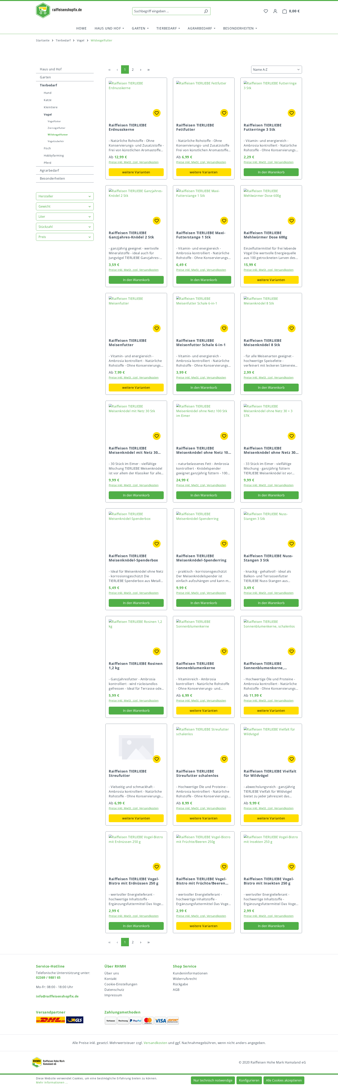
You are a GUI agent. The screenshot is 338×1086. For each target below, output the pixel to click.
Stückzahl (46, 227)
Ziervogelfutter (57, 128)
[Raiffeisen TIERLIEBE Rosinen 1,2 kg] (136, 638)
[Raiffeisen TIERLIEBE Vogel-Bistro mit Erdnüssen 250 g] (136, 854)
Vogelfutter (54, 121)
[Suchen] (205, 11)
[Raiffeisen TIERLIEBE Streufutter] (136, 746)
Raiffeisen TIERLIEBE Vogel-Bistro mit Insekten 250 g (269, 881)
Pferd (47, 163)
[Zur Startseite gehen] (59, 10)
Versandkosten (155, 1043)
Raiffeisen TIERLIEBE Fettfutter (195, 127)
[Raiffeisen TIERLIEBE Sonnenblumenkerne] (203, 638)
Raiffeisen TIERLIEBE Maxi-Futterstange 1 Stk (200, 235)
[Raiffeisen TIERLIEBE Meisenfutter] (136, 315)
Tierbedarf (48, 85)
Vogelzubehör (56, 141)
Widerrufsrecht (185, 979)
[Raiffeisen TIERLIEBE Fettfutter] (203, 100)
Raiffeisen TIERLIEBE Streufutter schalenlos (197, 773)
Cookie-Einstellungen (120, 984)
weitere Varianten (136, 172)
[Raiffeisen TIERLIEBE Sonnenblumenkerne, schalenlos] (271, 638)
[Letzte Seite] (148, 69)
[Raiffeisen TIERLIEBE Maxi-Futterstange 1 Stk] (203, 208)
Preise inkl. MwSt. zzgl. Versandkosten (134, 162)
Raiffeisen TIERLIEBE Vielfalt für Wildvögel (270, 773)
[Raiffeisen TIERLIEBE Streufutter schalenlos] (203, 746)
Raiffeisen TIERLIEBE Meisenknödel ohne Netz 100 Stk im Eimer (203, 450)
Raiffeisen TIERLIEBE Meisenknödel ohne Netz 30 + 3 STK (271, 450)
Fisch (47, 148)
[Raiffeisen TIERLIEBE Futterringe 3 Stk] (271, 100)
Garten (45, 77)
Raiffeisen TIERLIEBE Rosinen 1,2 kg (136, 665)
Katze (48, 100)
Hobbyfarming (54, 155)
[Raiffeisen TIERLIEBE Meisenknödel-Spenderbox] (136, 531)
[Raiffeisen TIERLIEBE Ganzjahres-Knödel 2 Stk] (136, 208)
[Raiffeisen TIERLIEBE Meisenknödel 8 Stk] (271, 315)
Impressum (113, 995)
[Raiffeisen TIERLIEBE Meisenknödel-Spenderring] (203, 531)
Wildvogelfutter (58, 134)
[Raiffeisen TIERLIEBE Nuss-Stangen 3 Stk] (271, 531)
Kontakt (110, 979)
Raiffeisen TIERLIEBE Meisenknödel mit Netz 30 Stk (133, 450)
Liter (42, 216)
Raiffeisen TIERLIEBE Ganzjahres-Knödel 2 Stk (131, 235)
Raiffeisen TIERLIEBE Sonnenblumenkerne (195, 665)
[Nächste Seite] (141, 69)
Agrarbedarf (49, 170)
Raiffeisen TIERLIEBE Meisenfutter (128, 342)
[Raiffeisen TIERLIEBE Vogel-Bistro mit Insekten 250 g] (271, 854)
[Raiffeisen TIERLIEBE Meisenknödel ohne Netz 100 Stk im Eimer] (203, 423)
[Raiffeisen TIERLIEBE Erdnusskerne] (136, 100)
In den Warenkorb (271, 172)
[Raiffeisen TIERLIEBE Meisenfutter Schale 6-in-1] (203, 315)
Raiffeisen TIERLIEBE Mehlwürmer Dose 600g (265, 235)
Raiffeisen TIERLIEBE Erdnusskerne (128, 127)
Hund (47, 93)
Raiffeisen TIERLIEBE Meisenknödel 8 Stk (262, 342)
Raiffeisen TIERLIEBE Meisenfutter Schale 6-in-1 (201, 342)
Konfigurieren (249, 1080)
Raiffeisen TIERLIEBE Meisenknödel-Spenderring (201, 558)
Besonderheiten (52, 178)
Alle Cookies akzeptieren (284, 1080)
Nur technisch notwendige (212, 1080)
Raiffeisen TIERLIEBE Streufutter (128, 773)
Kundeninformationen (190, 973)
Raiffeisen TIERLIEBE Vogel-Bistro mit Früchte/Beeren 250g (201, 881)
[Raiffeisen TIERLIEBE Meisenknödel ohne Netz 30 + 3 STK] (271, 423)
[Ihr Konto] (275, 11)
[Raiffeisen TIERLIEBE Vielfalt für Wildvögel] (271, 746)
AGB (176, 990)
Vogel (48, 114)
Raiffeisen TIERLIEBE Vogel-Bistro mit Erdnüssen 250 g (134, 881)
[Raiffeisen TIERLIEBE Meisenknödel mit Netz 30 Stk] (136, 423)
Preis (42, 237)
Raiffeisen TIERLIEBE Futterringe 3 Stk (262, 127)
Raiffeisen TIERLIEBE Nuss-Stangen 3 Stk (268, 558)
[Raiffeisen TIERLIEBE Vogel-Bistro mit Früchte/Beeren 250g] (203, 854)
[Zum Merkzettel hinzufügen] (157, 113)
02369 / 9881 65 (48, 977)
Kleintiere (51, 107)
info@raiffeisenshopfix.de (57, 996)
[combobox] (166, 11)
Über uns (111, 973)
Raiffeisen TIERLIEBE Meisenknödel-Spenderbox (133, 558)
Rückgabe (180, 984)
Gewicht (44, 206)
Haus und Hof (50, 69)
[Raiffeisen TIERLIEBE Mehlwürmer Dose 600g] (271, 208)
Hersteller (46, 196)
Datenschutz (114, 990)
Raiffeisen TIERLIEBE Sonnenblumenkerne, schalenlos (264, 665)
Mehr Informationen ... (52, 1082)
